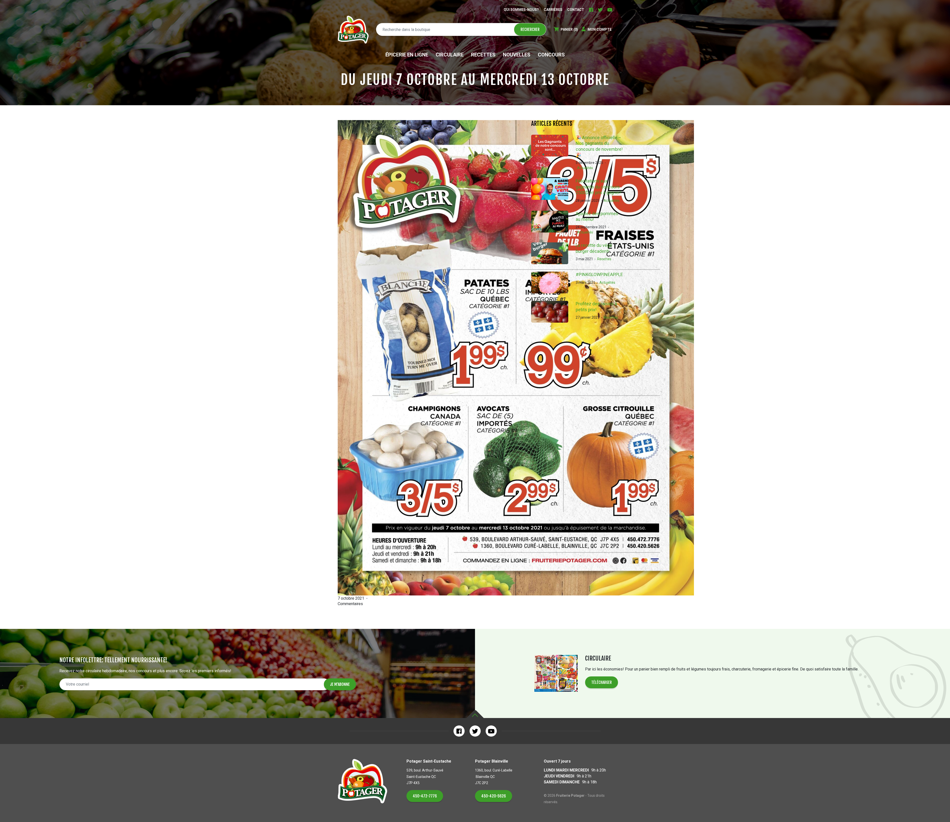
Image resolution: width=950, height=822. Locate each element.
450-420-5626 (493, 796)
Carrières (553, 10)
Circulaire (450, 55)
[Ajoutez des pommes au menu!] (553, 223)
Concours (551, 55)
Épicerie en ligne (406, 55)
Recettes (483, 55)
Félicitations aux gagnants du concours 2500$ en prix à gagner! (598, 186)
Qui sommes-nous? (521, 10)
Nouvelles (516, 55)
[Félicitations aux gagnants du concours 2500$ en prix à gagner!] (553, 190)
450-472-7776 (425, 796)
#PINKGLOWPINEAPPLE (599, 274)
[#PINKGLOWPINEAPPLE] (553, 282)
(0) (569, 29)
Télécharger (601, 682)
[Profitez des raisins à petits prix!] (553, 312)
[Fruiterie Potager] (353, 30)
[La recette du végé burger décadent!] (553, 253)
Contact (575, 10)
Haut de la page (475, 714)
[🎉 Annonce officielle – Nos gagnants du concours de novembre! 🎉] (553, 153)
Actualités (585, 168)
